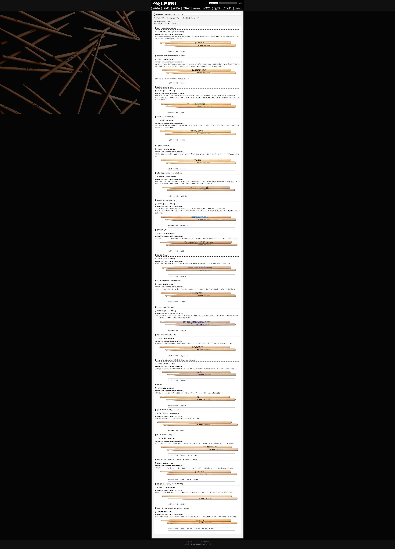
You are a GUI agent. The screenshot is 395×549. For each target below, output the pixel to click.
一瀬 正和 (189, 455)
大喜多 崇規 (184, 196)
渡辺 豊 (183, 455)
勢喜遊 (182, 251)
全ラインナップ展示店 (228, 8)
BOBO (183, 479)
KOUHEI (183, 140)
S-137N (183, 317)
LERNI (164, 4)
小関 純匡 (204, 529)
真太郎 (182, 112)
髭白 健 (189, 479)
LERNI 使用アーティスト (207, 8)
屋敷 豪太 (183, 405)
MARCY (211, 529)
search (240, 3)
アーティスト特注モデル (217, 8)
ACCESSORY (196, 8)
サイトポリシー (190, 541)
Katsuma (183, 169)
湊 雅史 (183, 529)
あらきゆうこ (184, 380)
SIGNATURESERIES (186, 8)
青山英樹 (183, 225)
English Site (213, 3)
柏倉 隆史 (183, 504)
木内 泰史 (189, 529)
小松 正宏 (197, 529)
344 (195, 455)
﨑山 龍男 (183, 276)
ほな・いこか (184, 356)
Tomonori (183, 83)
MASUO (183, 51)
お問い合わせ (238, 8)
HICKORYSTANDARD (156, 8)
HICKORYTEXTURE (166, 8)
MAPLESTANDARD (176, 8)
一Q (188, 225)
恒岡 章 (183, 430)
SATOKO (183, 330)
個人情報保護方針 (205, 541)
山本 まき (195, 479)
